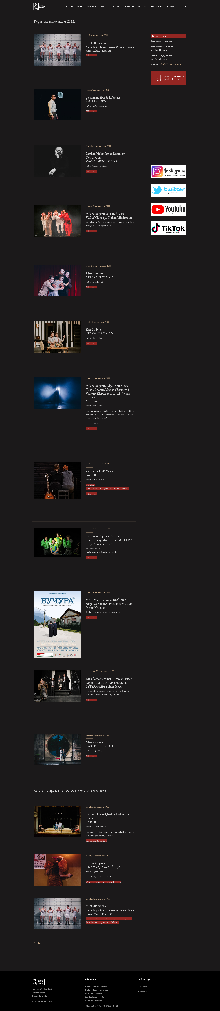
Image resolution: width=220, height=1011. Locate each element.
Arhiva (37, 943)
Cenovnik (142, 991)
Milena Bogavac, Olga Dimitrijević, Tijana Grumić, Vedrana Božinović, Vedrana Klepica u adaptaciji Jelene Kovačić (108, 393)
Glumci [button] (116, 6)
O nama (69, 6)
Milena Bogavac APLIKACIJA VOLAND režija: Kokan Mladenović (109, 216)
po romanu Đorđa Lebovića (103, 99)
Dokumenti (143, 986)
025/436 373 (164, 64)
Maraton (129, 6)
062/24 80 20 (175, 64)
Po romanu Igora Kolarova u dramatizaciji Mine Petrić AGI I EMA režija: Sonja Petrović (109, 540)
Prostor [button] (142, 6)
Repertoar (90, 6)
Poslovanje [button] (156, 6)
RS (180, 6)
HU (185, 6)
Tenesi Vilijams (103, 865)
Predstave (105, 6)
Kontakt (171, 6)
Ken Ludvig (100, 331)
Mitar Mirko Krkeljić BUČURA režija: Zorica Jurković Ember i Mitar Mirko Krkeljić (109, 604)
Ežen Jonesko (100, 275)
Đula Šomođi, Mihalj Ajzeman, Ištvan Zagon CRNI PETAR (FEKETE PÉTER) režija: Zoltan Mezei (109, 682)
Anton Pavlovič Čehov (100, 473)
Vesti (79, 6)
